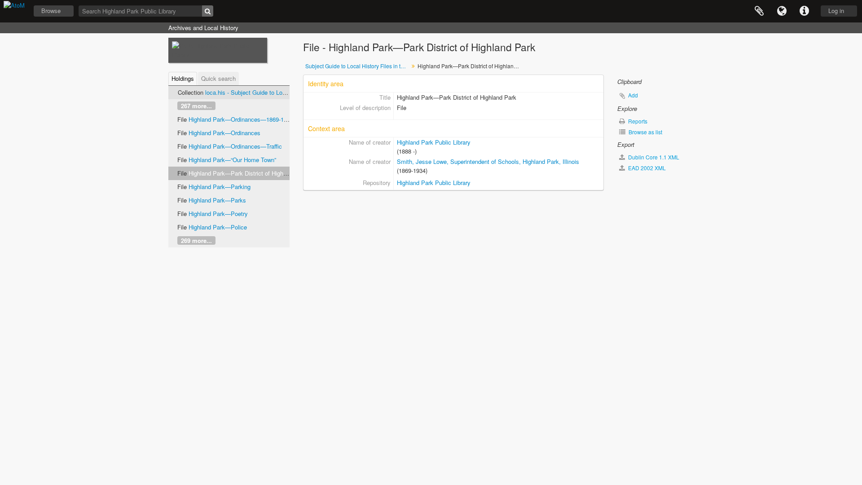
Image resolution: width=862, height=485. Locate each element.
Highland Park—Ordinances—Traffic (235, 146)
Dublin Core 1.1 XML (653, 157)
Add (633, 95)
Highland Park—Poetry (218, 213)
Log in (836, 10)
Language (781, 11)
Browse (51, 10)
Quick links (804, 11)
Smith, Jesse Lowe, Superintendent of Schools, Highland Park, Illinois (488, 161)
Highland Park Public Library (434, 142)
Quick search (218, 78)
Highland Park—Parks (217, 200)
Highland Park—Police (218, 227)
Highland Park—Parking (220, 186)
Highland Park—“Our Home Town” (232, 159)
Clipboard (759, 11)
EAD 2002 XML (646, 168)
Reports (637, 121)
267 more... (196, 105)
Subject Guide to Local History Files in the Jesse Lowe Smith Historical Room (358, 66)
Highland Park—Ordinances (224, 132)
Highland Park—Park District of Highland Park (248, 173)
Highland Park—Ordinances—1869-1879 (241, 119)
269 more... (196, 240)
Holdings (183, 78)
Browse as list (644, 132)
